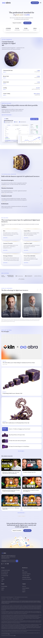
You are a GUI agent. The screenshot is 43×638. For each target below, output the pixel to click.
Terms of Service (16, 598)
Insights (2, 588)
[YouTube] (8, 564)
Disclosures (3, 598)
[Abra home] (6, 2)
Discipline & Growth (6, 196)
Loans (2, 577)
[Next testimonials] (40, 290)
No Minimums (4, 203)
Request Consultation (17, 22)
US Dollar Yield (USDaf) (5, 570)
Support (23, 591)
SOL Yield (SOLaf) (4, 573)
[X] (3, 564)
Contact (23, 589)
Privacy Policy (9, 598)
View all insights (21, 451)
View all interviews (21, 512)
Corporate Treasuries (26, 573)
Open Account (35, 2)
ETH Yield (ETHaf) (4, 575)
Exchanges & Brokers (26, 577)
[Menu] (41, 3)
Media (2, 589)
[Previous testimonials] (37, 290)
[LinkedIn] (1, 564)
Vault (2, 580)
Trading (2, 579)
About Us (24, 586)
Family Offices (24, 572)
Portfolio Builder (4, 586)
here (14, 635)
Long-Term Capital (25, 575)
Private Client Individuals (26, 579)
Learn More (5, 237)
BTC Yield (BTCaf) (4, 572)
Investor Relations (25, 588)
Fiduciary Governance (7, 188)
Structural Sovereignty (7, 180)
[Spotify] (5, 564)
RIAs (23, 570)
